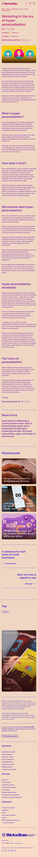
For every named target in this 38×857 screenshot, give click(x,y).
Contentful (5, 757)
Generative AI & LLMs (8, 752)
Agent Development (16, 797)
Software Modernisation (9, 792)
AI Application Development (10, 795)
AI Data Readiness (7, 762)
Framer (11, 757)
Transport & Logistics (8, 808)
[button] (30, 3)
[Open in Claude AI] (29, 40)
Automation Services (8, 785)
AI (33, 847)
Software (9, 754)
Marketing (5, 612)
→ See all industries (8, 823)
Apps (3, 754)
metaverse (25, 367)
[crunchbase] (15, 851)
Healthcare (5, 810)
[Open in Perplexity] (23, 40)
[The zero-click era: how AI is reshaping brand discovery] (19, 471)
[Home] (9, 3)
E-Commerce (6, 790)
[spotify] (12, 851)
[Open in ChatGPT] (26, 40)
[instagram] (6, 851)
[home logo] (19, 835)
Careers (4, 847)
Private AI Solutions (8, 759)
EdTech (4, 818)
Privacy (12, 847)
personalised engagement (10, 254)
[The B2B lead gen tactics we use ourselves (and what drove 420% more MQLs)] (19, 526)
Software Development (9, 787)
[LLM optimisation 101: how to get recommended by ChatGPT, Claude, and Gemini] (19, 499)
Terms (8, 847)
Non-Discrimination (22, 847)
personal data (12, 258)
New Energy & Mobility (9, 815)
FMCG (4, 813)
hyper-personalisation (20, 135)
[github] (9, 851)
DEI (16, 847)
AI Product (5, 797)
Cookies (30, 847)
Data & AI (4, 780)
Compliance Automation (9, 769)
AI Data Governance (8, 764)
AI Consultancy (6, 782)
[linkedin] (3, 851)
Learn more (8, 688)
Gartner (4, 268)
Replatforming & (7, 767)
